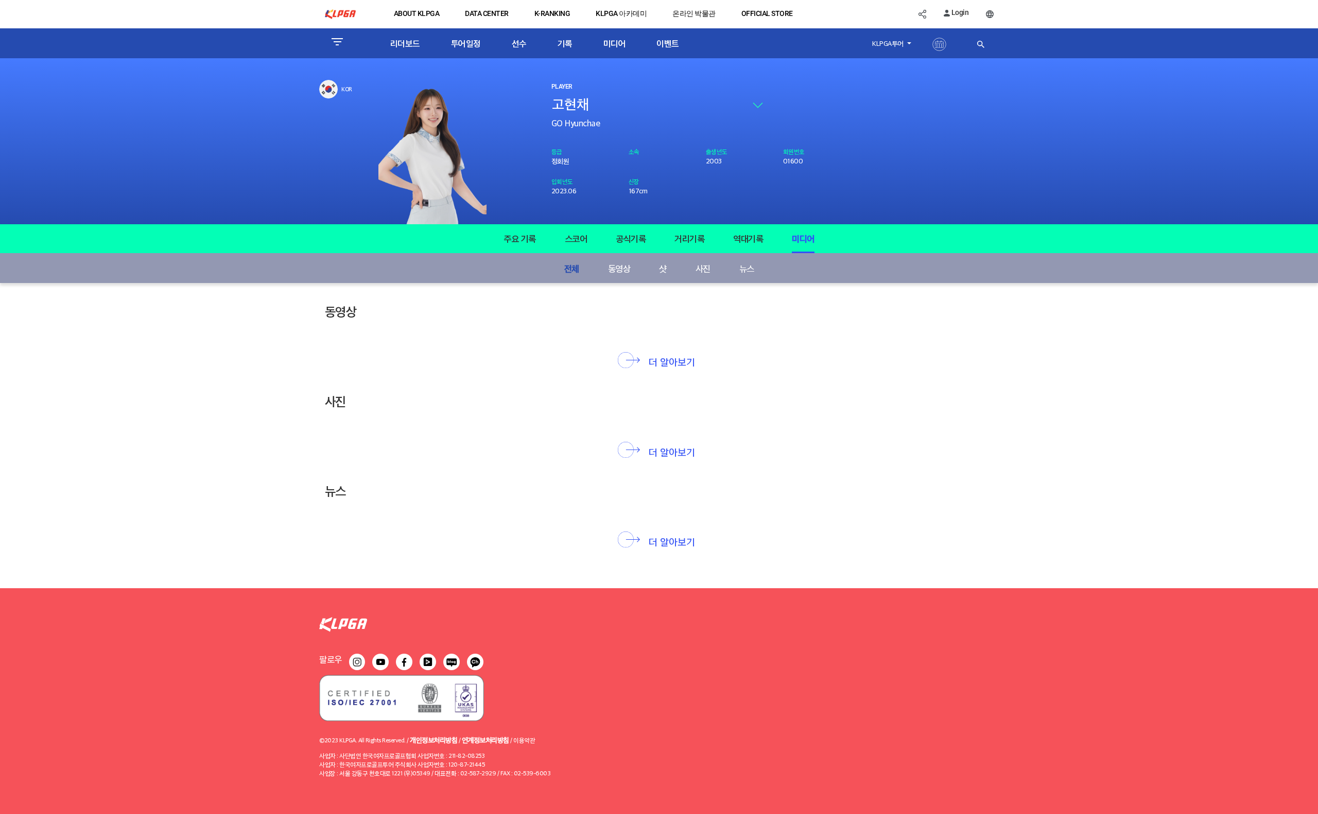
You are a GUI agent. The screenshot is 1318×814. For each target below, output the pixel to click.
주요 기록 (520, 238)
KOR (346, 89)
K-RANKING (552, 13)
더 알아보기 (672, 361)
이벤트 (667, 43)
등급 (556, 151)
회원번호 (794, 151)
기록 (565, 43)
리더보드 (405, 43)
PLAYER (561, 86)
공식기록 (631, 238)
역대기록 (748, 238)
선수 (519, 43)
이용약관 (524, 740)
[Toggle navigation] (337, 43)
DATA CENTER (487, 13)
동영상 (619, 268)
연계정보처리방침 (485, 739)
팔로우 (330, 659)
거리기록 (689, 238)
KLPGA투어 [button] (888, 43)
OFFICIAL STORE (767, 13)
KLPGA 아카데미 (621, 13)
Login (959, 12)
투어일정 (466, 43)
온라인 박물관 (694, 13)
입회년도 (562, 181)
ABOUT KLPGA (417, 13)
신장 (634, 181)
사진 (703, 268)
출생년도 (716, 151)
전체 (571, 268)
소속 (634, 151)
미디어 (614, 43)
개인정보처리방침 (433, 739)
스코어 (576, 238)
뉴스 (746, 268)
